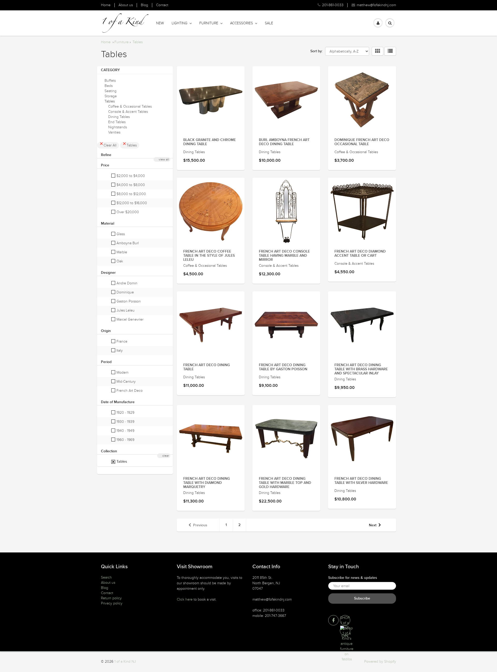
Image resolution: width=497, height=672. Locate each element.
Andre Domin (126, 283)
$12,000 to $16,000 (131, 203)
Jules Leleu (125, 310)
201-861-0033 (332, 5)
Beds (109, 86)
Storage (111, 96)
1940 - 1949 (124, 431)
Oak (119, 261)
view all (164, 159)
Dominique (124, 292)
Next (372, 525)
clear (165, 455)
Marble (121, 252)
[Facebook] (333, 620)
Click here (185, 599)
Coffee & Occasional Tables (130, 106)
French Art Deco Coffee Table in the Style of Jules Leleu (209, 256)
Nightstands (117, 127)
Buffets (110, 80)
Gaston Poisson (128, 301)
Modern (122, 372)
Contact (162, 5)
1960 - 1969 (124, 440)
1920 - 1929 (124, 412)
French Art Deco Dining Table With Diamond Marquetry (206, 483)
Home (106, 5)
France (121, 341)
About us (126, 5)
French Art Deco (129, 390)
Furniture (208, 23)
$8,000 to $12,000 (130, 194)
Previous (200, 525)
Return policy (111, 598)
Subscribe (362, 598)
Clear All (110, 145)
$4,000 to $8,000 (130, 185)
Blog (144, 5)
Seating (110, 91)
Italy (119, 350)
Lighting (179, 23)
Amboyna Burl (127, 243)
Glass (120, 234)
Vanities (114, 132)
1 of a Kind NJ (125, 661)
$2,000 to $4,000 (130, 176)
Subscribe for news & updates (352, 578)
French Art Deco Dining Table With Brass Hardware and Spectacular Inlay (361, 369)
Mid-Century (125, 381)
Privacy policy (111, 603)
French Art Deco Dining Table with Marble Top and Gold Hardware (285, 483)
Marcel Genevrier (129, 319)
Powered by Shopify (380, 661)
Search (106, 577)
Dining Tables (119, 117)
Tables (138, 42)
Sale (269, 23)
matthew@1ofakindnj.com (376, 5)
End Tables (117, 122)
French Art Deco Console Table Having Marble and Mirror (284, 256)
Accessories (241, 23)
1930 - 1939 (124, 421)
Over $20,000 (127, 212)
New (160, 23)
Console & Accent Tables (128, 111)
